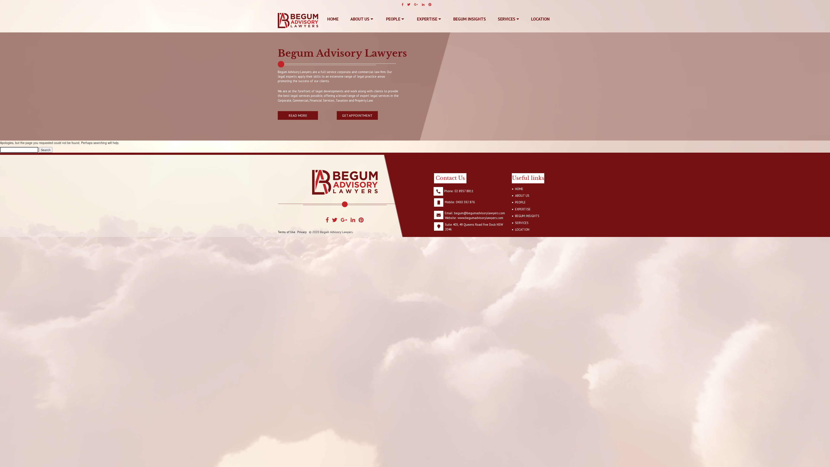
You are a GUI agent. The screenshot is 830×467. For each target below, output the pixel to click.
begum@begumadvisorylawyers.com (479, 213)
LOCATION (540, 19)
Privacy (302, 232)
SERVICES (507, 19)
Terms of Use (286, 232)
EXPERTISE (427, 19)
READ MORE (298, 115)
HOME (519, 189)
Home (332, 19)
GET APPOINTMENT (357, 115)
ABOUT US (360, 19)
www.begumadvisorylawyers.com (480, 218)
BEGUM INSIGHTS (469, 19)
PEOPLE (393, 19)
